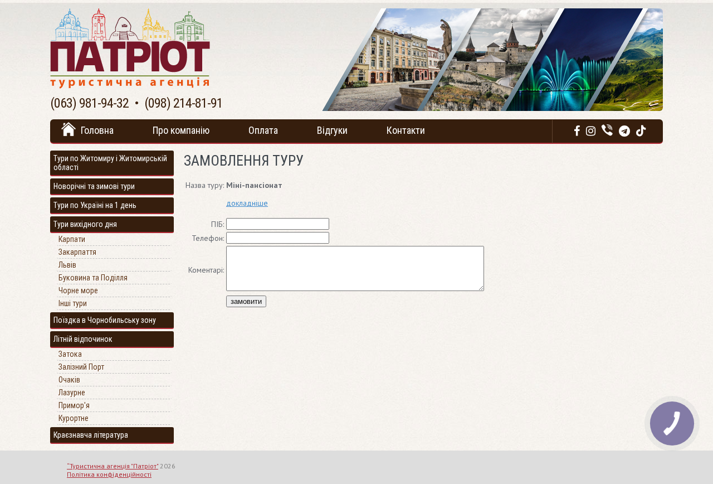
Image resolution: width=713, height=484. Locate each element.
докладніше (247, 203)
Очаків (69, 379)
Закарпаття (77, 252)
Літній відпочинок (83, 339)
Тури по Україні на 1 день (94, 205)
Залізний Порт (81, 366)
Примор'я (74, 405)
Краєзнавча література (90, 434)
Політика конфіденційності (109, 474)
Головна (97, 130)
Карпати (71, 239)
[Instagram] (590, 131)
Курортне (73, 418)
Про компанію (181, 130)
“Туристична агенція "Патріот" (112, 466)
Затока (70, 354)
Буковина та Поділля (93, 277)
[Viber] (607, 131)
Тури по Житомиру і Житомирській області (110, 163)
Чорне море (78, 290)
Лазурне (71, 392)
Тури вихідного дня (85, 224)
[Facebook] (577, 131)
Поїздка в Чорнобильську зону (104, 320)
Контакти (406, 130)
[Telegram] (624, 131)
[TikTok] (641, 131)
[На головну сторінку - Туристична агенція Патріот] (130, 86)
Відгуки (332, 130)
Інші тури (72, 303)
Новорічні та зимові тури (94, 186)
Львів (67, 264)
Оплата (263, 130)
